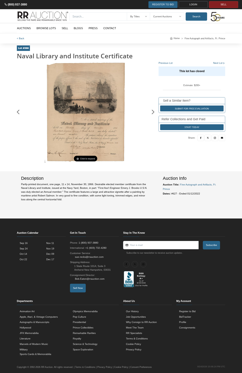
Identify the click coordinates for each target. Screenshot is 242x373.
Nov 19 (50, 248)
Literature (25, 338)
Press (93, 28)
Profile (182, 322)
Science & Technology (85, 344)
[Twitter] (208, 138)
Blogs (78, 28)
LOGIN (193, 4)
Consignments (187, 327)
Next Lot (218, 63)
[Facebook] (201, 138)
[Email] (222, 138)
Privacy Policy (133, 349)
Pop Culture (79, 316)
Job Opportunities (136, 316)
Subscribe (211, 245)
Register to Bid (187, 311)
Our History (132, 311)
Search (196, 16)
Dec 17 (50, 259)
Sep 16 (24, 243)
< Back (20, 38)
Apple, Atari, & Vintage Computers (39, 316)
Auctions (24, 28)
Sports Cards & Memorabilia (35, 354)
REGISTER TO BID (163, 4)
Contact (109, 28)
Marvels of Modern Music (34, 344)
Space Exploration (83, 349)
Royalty (77, 338)
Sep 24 (24, 248)
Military (24, 349)
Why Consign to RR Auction (141, 322)
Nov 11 (50, 243)
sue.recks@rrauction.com (89, 256)
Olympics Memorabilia (85, 311)
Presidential (79, 322)
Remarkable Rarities (84, 333)
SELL (224, 4)
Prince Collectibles (83, 327)
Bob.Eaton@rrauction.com (90, 278)
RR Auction (47, 367)
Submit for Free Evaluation (192, 108)
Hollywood (25, 327)
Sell (65, 28)
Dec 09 (50, 253)
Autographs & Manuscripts (34, 322)
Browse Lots (46, 28)
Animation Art (27, 311)
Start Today (191, 127)
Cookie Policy (133, 344)
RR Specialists (134, 333)
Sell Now (78, 288)
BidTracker (185, 316)
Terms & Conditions (137, 338)
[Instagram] (215, 138)
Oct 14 (23, 253)
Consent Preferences (141, 367)
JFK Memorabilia (29, 333)
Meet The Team (135, 327)
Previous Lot (166, 63)
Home (177, 38)
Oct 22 (23, 259)
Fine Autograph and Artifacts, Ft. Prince (205, 38)
